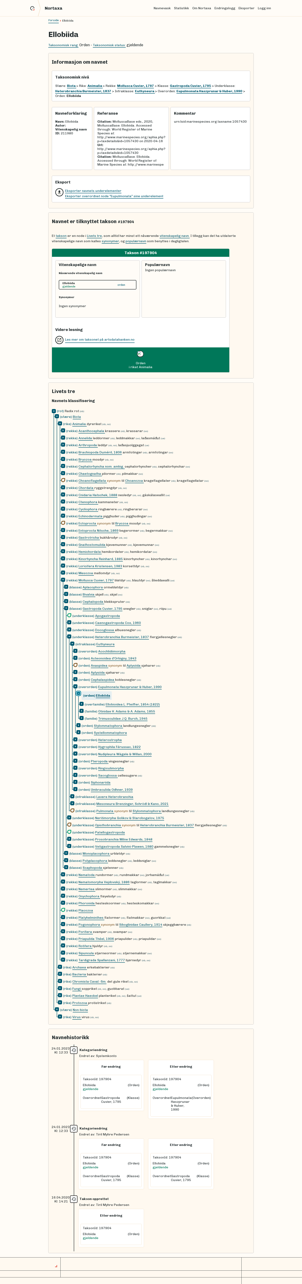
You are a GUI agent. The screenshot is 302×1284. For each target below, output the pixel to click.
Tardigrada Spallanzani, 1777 (101, 960)
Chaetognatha (90, 474)
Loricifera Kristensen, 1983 (100, 566)
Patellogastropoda (110, 832)
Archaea (79, 967)
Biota (77, 417)
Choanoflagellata (92, 481)
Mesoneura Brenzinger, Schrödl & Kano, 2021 (132, 804)
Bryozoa (85, 459)
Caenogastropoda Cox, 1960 (118, 623)
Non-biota (80, 1010)
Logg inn (264, 8)
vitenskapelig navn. (175, 236)
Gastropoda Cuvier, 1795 (102, 609)
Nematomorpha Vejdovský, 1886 (104, 882)
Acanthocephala (91, 431)
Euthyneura (105, 644)
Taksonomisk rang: (63, 45)
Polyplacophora (95, 861)
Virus (77, 1017)
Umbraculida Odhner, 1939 (112, 790)
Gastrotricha (89, 537)
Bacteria (79, 974)
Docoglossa (105, 630)
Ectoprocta (87, 523)
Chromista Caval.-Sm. (89, 981)
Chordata (86, 488)
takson (61, 236)
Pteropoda (99, 761)
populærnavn (136, 241)
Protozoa (80, 1003)
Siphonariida (101, 782)
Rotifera (85, 946)
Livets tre (94, 236)
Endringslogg (224, 8)
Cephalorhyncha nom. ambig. (101, 466)
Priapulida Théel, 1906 (96, 939)
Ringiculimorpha (111, 768)
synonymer (110, 241)
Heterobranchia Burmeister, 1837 (122, 637)
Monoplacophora (96, 853)
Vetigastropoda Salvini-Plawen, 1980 (124, 846)
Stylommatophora (108, 726)
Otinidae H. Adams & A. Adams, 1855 (126, 711)
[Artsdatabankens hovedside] (35, 8)
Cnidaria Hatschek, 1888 (97, 495)
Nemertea (86, 889)
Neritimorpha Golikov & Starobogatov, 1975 (129, 818)
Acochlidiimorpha (112, 651)
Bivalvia (89, 594)
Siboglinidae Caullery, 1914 (140, 925)
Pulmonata (105, 811)
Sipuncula (86, 953)
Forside (53, 20)
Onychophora (89, 896)
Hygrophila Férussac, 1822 (119, 747)
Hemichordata (90, 552)
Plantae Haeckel (85, 996)
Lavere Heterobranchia (114, 797)
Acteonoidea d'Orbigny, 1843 (113, 658)
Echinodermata (90, 516)
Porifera (85, 932)
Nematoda (87, 875)
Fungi (77, 989)
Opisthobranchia (108, 825)
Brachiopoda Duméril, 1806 (100, 452)
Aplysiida (134, 665)
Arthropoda (88, 445)
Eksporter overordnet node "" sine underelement (114, 196)
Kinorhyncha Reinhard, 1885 (100, 559)
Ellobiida (103, 695)
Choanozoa (134, 481)
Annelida (85, 438)
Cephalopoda (93, 602)
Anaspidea (99, 665)
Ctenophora (88, 502)
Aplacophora (93, 587)
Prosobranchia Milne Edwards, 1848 (123, 839)
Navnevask (162, 8)
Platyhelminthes (91, 918)
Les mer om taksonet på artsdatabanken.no (100, 339)
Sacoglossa (108, 775)
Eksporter (247, 8)
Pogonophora (89, 925)
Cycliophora (88, 509)
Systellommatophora (110, 733)
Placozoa (85, 910)
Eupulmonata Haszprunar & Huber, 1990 (130, 687)
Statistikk (181, 8)
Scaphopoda (93, 868)
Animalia (79, 424)
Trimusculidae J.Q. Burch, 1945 (123, 718)
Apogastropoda (107, 616)
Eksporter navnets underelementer (93, 191)
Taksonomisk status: (109, 45)
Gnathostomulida (92, 545)
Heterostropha (110, 740)
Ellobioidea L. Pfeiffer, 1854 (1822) (133, 704)
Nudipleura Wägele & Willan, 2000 (125, 754)
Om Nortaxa (201, 8)
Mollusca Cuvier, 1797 (96, 580)
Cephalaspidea (103, 680)
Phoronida (87, 903)
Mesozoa (86, 573)
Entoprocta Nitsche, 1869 (98, 531)
